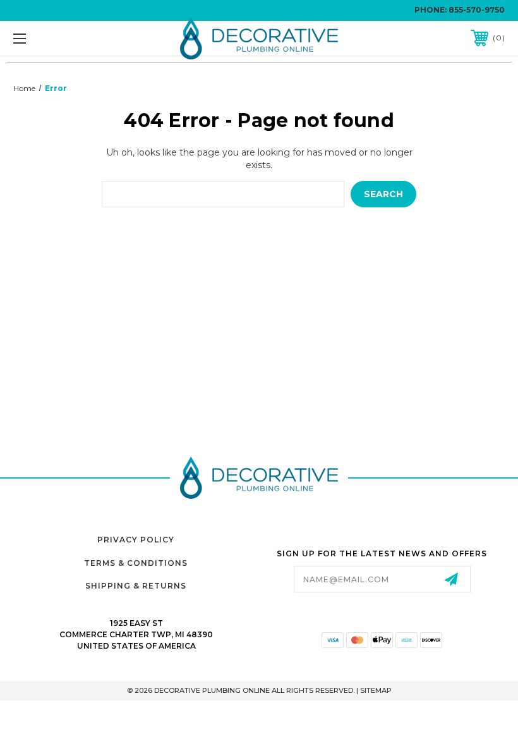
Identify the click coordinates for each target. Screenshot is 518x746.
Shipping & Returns (135, 585)
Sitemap (376, 690)
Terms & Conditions (136, 563)
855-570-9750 (477, 10)
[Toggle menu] (62, 38)
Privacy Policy (135, 539)
